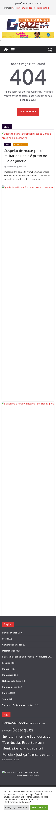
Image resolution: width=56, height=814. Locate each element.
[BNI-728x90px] (28, 33)
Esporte (6, 663)
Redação (22, 166)
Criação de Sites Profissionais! (28, 776)
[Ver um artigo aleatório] (50, 49)
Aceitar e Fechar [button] (39, 807)
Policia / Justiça (20, 144)
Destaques (7, 650)
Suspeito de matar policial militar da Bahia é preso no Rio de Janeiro (25, 155)
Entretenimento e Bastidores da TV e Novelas (24, 656)
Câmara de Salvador (12, 644)
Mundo (5, 669)
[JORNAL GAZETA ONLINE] (5, 49)
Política (6, 693)
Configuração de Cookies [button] (16, 807)
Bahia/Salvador (9, 632)
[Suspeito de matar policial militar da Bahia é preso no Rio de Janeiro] (28, 136)
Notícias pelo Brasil (11, 681)
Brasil (7, 144)
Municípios (7, 675)
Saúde (5, 699)
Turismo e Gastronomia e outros (18, 705)
